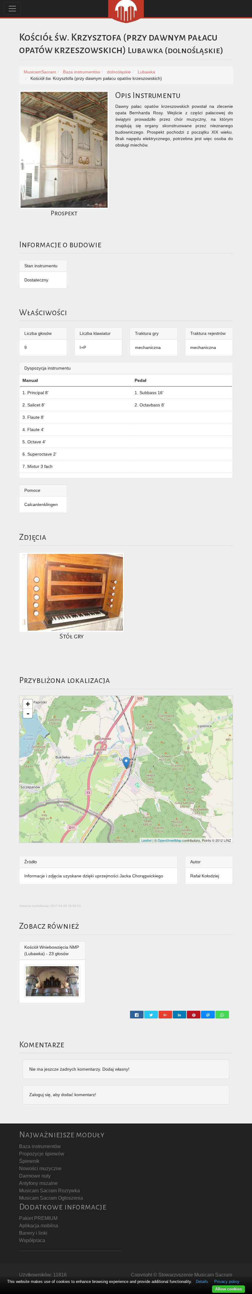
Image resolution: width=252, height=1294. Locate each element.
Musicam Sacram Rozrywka (49, 1190)
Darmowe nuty (35, 1175)
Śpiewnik (29, 1161)
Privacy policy (226, 1281)
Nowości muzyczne (40, 1168)
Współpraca (32, 1240)
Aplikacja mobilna (38, 1225)
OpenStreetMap (169, 840)
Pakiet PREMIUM (38, 1218)
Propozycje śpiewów (41, 1153)
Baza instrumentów (40, 1146)
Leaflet (146, 840)
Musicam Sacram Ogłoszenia (51, 1198)
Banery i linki (33, 1233)
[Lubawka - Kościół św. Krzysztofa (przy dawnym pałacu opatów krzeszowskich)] (126, 763)
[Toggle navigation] (12, 8)
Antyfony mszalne (38, 1183)
